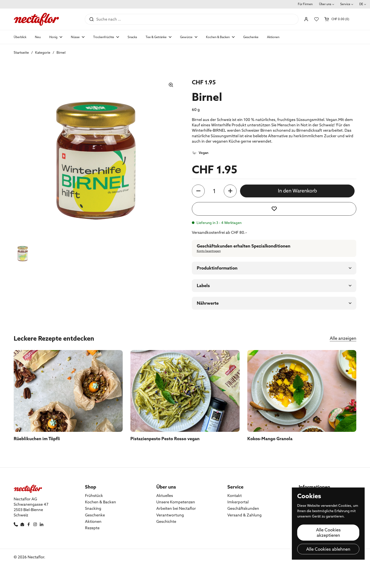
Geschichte (166, 521)
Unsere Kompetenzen (175, 501)
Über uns (325, 4)
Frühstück (94, 495)
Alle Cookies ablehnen (328, 549)
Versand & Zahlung (244, 515)
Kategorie (42, 52)
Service (345, 4)
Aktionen (93, 521)
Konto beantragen (209, 251)
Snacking (93, 508)
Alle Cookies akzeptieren (328, 532)
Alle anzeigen (343, 338)
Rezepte (92, 527)
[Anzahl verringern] (198, 191)
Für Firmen (305, 4)
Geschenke (95, 515)
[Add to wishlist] (274, 208)
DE (361, 4)
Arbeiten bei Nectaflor (176, 508)
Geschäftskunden (243, 508)
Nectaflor (36, 557)
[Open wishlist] (316, 19)
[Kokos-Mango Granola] (301, 391)
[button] (337, 19)
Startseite (21, 52)
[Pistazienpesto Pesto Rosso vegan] (184, 391)
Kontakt (234, 495)
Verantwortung (170, 515)
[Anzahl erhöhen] (230, 191)
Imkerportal (238, 501)
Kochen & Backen (100, 501)
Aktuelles (164, 495)
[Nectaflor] (36, 19)
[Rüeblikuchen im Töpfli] (68, 391)
